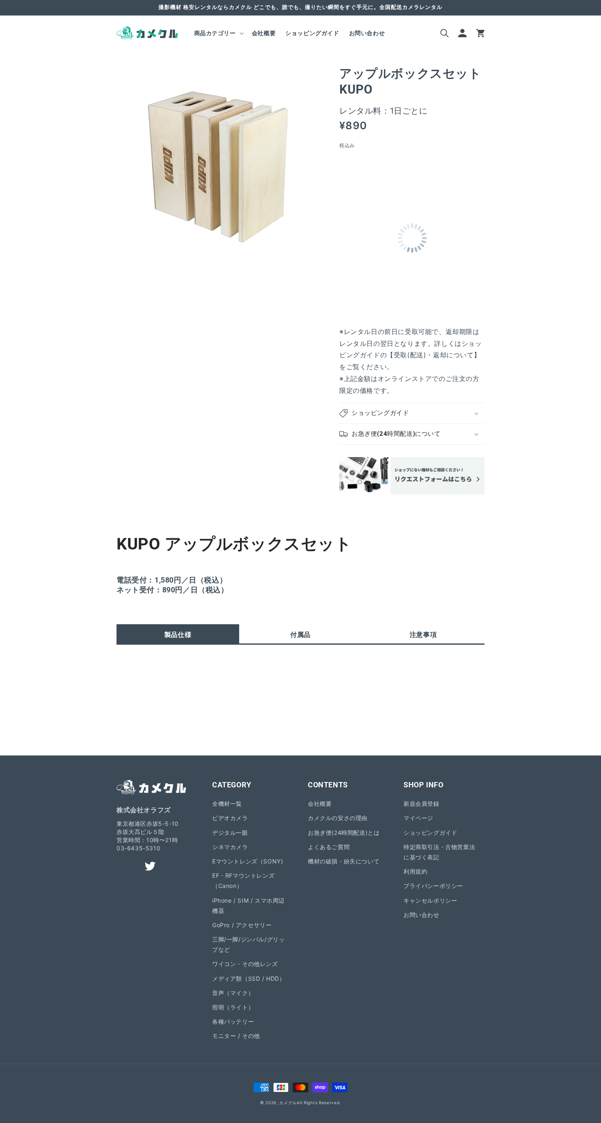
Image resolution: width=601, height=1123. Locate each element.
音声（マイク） (233, 992)
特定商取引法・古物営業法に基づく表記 (439, 852)
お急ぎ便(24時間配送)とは (343, 832)
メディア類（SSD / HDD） (248, 978)
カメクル (288, 1102)
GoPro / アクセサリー (241, 924)
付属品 (300, 634)
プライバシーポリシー (433, 885)
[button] (218, 33)
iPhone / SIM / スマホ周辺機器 (248, 905)
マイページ (418, 817)
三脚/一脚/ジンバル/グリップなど (248, 944)
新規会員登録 (422, 803)
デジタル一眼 (230, 832)
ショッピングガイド (430, 832)
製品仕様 (177, 634)
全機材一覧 (227, 803)
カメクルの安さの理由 (338, 817)
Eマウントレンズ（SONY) (247, 861)
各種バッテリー (233, 1021)
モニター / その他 (236, 1035)
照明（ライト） (233, 1007)
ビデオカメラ (230, 817)
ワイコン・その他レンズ (245, 963)
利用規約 (415, 871)
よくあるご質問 (329, 846)
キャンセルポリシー (430, 900)
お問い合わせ (422, 914)
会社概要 (320, 803)
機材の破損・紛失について (343, 861)
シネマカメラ (230, 846)
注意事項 (423, 634)
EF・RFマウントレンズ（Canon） (243, 880)
